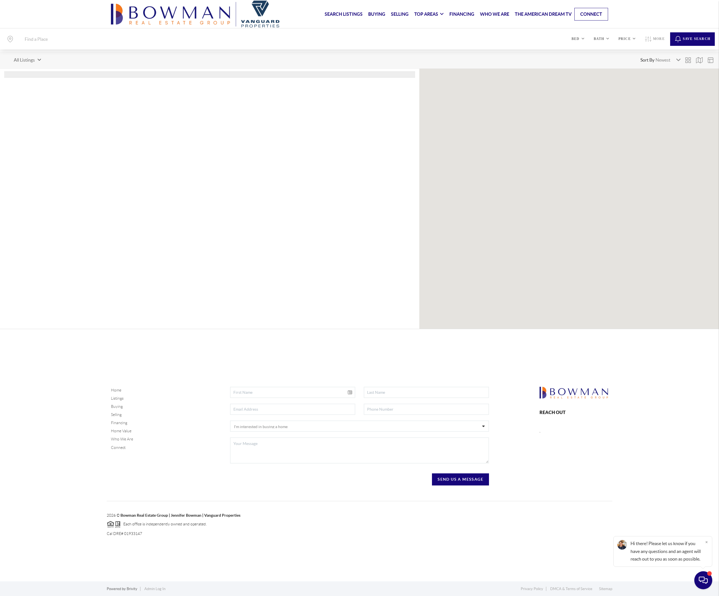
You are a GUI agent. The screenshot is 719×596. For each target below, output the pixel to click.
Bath (599, 39)
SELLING (400, 14)
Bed (576, 39)
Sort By (647, 59)
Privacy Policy (532, 589)
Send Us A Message (460, 479)
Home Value (121, 431)
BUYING (376, 14)
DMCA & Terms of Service (571, 589)
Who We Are (122, 439)
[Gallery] (688, 60)
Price (624, 39)
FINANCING (461, 14)
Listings (117, 398)
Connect (118, 447)
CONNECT (591, 14)
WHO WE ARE (494, 14)
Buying (117, 406)
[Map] (699, 60)
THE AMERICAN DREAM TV (543, 14)
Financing (119, 422)
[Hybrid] (710, 60)
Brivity (132, 589)
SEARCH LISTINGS (344, 14)
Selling (116, 414)
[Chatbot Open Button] (703, 580)
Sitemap (605, 589)
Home (116, 390)
